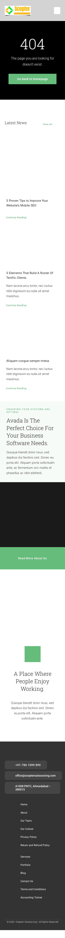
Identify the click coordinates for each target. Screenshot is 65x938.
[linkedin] (37, 909)
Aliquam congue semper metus (27, 361)
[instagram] (30, 909)
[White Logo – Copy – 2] (18, 7)
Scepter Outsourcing (26, 922)
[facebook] (23, 909)
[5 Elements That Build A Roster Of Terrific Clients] (32, 245)
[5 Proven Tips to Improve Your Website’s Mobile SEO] (32, 164)
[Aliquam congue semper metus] (32, 333)
